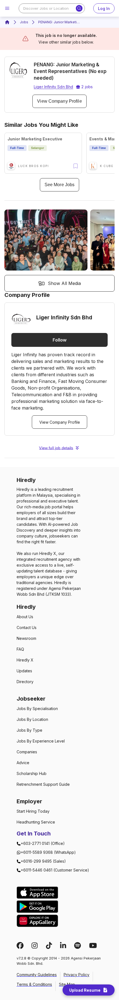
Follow (60, 340)
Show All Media (64, 283)
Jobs (24, 22)
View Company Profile (59, 101)
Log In (104, 8)
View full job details (56, 448)
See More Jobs (59, 184)
